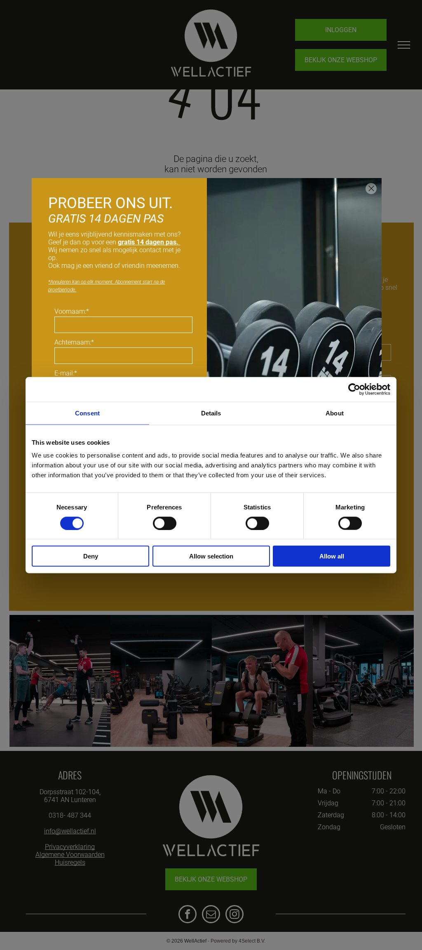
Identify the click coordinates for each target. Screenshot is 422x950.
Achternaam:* (74, 342)
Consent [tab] (87, 412)
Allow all (331, 556)
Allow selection (211, 556)
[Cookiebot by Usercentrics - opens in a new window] (354, 389)
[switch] (164, 523)
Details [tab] (211, 412)
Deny (90, 556)
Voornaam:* (71, 311)
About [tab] (335, 412)
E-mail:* (65, 373)
